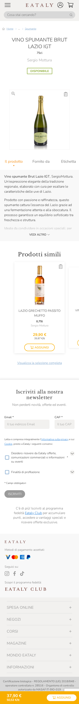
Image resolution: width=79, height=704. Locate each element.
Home (10, 28)
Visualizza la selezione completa (39, 363)
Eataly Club (33, 513)
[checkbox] (6, 457)
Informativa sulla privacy (54, 439)
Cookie (8, 444)
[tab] (13, 161)
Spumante (30, 28)
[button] (60, 5)
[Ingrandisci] (13, 93)
